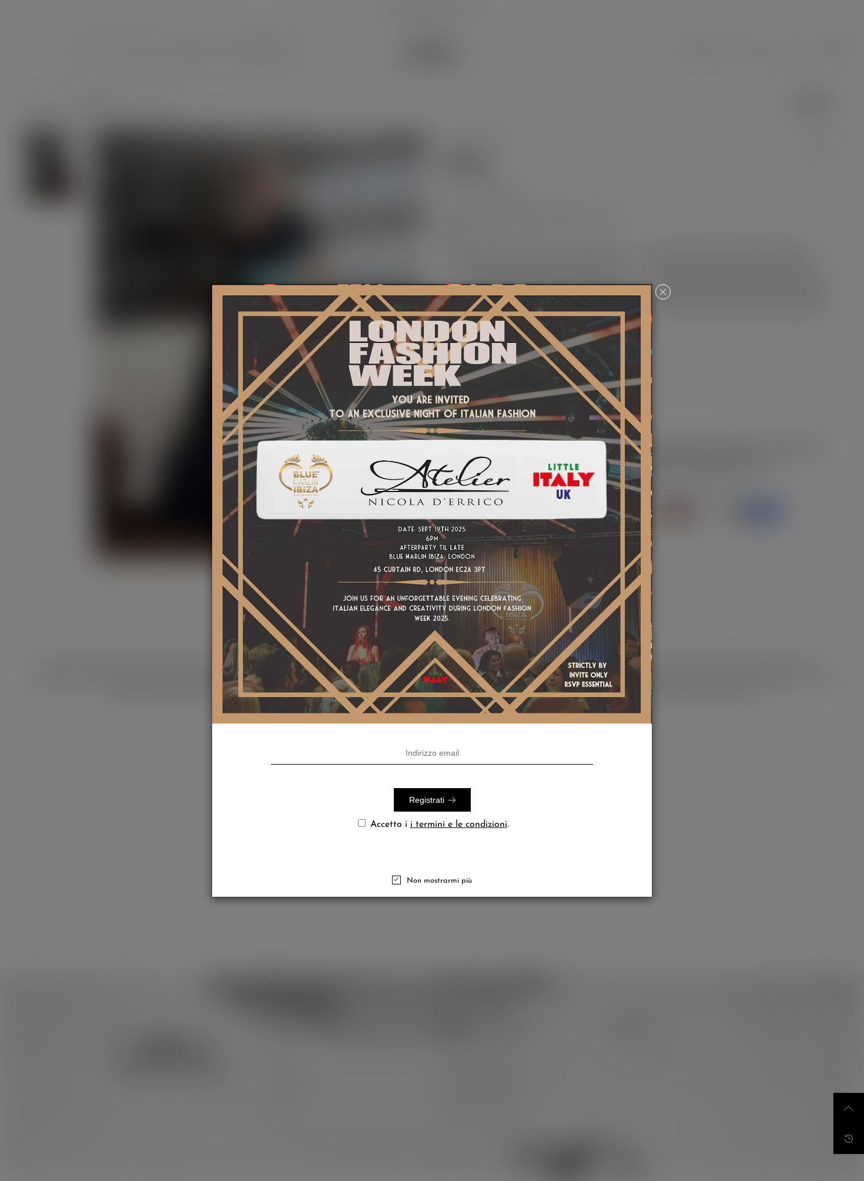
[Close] (663, 292)
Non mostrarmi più (439, 880)
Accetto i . (439, 824)
